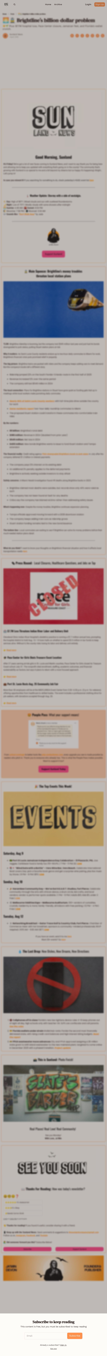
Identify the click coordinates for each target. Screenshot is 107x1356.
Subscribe (74, 1335)
